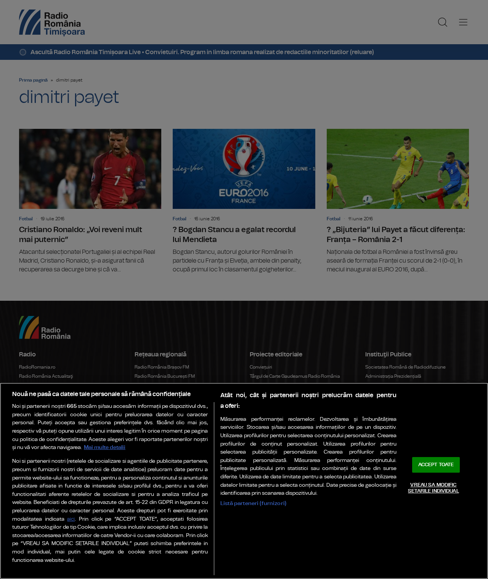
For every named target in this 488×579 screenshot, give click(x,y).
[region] (244, 481)
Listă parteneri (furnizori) (253, 503)
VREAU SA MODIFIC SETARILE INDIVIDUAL (433, 488)
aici (71, 519)
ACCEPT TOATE (436, 464)
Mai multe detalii (104, 447)
